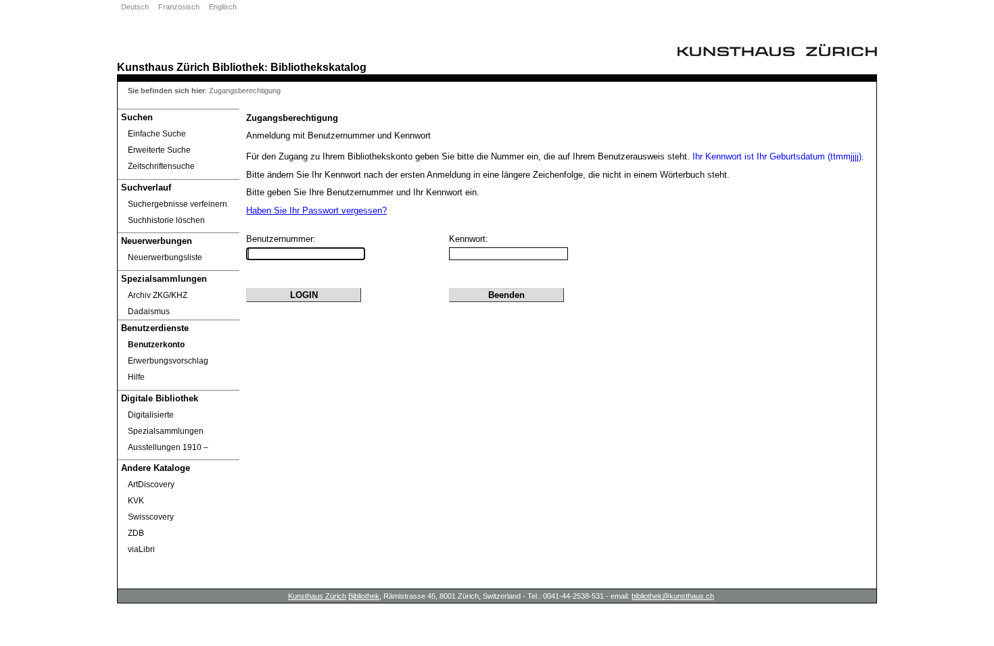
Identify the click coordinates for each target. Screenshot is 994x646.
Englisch (223, 7)
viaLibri (141, 549)
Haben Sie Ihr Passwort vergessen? (316, 210)
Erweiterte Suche (159, 150)
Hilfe (136, 377)
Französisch (178, 7)
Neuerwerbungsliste (165, 257)
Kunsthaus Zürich (163, 67)
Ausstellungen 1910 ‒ (168, 447)
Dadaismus (149, 311)
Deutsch (135, 7)
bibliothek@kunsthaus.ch (673, 596)
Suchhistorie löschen (166, 220)
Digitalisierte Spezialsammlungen (166, 423)
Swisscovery (151, 517)
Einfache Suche (157, 134)
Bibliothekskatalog (318, 67)
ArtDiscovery (151, 484)
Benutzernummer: (281, 239)
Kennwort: (468, 239)
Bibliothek (238, 67)
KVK (136, 500)
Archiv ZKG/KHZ (157, 295)
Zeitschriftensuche (161, 166)
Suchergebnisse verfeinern (177, 204)
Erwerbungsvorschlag (168, 361)
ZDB (136, 533)
